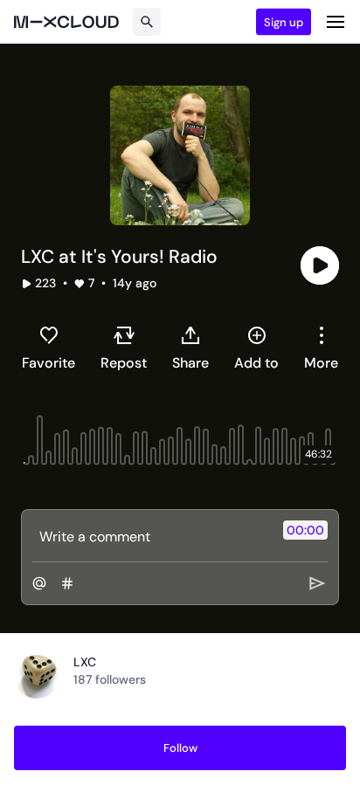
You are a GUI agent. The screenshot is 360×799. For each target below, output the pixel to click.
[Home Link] (66, 22)
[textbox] (150, 536)
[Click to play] (320, 265)
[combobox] (321, 347)
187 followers (109, 679)
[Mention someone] (39, 583)
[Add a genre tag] (67, 583)
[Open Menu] (335, 21)
